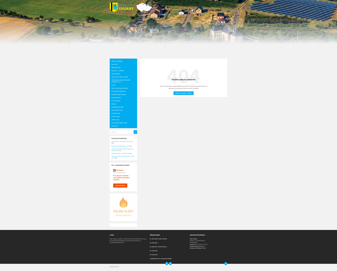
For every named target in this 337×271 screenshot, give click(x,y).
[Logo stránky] (123, 11)
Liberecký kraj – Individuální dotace (120, 141)
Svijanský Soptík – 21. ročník (118, 153)
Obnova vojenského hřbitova (119, 146)
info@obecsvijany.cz (199, 246)
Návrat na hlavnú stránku (183, 93)
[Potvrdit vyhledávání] (135, 132)
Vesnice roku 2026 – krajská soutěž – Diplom (122, 156)
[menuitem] (123, 61)
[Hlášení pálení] (123, 218)
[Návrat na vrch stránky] (225, 263)
